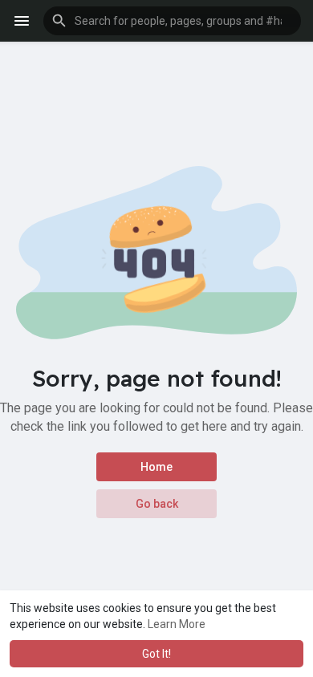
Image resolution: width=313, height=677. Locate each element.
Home (156, 466)
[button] (172, 20)
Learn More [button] (176, 624)
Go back (157, 503)
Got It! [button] (156, 653)
